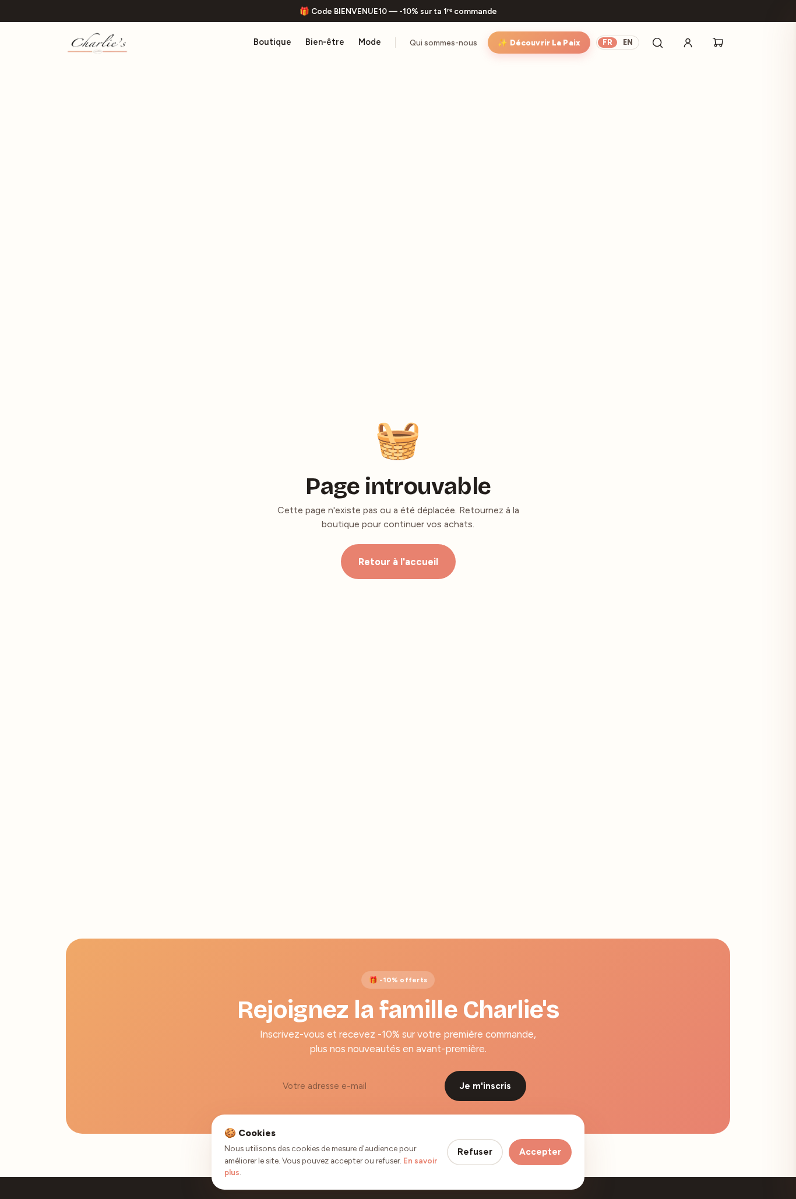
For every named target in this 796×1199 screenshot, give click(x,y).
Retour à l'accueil (398, 561)
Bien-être (324, 42)
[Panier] (718, 42)
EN (628, 42)
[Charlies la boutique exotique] (97, 42)
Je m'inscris (485, 1086)
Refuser (474, 1152)
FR (607, 42)
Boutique (272, 42)
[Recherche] (657, 42)
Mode (369, 42)
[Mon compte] (687, 42)
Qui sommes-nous (443, 42)
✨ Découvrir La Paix (539, 42)
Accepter (540, 1152)
